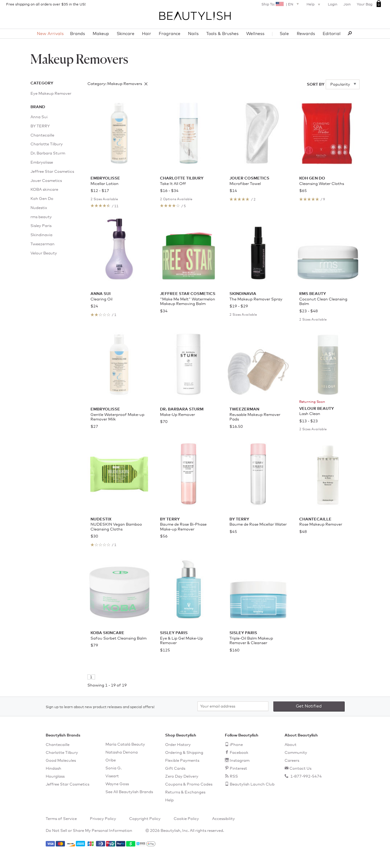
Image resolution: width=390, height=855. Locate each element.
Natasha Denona (121, 752)
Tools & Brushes (222, 34)
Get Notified (309, 706)
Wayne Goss (117, 784)
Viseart (112, 776)
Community (296, 753)
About (290, 745)
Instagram (240, 761)
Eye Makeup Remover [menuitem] (50, 94)
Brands (77, 34)
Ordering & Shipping (184, 753)
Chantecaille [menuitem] (42, 135)
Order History (178, 745)
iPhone (236, 745)
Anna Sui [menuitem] (39, 117)
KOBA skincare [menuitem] (44, 190)
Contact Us (300, 769)
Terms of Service (61, 819)
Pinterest (238, 769)
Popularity (340, 85)
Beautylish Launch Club (252, 784)
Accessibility (223, 819)
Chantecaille (57, 745)
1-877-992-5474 (305, 777)
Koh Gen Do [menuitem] (41, 199)
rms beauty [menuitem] (41, 217)
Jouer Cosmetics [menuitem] (46, 181)
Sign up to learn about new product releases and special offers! (100, 707)
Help (311, 4)
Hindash (53, 769)
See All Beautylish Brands (129, 792)
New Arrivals (50, 34)
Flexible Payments (182, 761)
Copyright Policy (145, 819)
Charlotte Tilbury (62, 753)
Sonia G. (113, 768)
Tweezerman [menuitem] (42, 244)
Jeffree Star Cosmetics (67, 784)
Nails (193, 34)
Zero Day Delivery (181, 777)
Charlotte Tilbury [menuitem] (46, 144)
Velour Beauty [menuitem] (43, 253)
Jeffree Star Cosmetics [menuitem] (52, 172)
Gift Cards (175, 769)
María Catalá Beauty (125, 745)
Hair (146, 34)
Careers (292, 761)
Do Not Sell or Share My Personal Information (89, 831)
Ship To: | (277, 4)
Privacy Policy (103, 819)
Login (332, 4)
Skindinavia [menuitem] (41, 235)
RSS (234, 777)
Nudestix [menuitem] (38, 208)
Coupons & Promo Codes (188, 784)
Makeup (101, 34)
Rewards (306, 34)
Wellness (255, 34)
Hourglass (55, 777)
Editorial (332, 34)
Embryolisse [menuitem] (41, 163)
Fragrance (169, 34)
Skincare (125, 34)
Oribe (110, 760)
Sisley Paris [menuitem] (40, 226)
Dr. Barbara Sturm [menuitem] (47, 153)
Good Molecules (61, 761)
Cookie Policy (186, 819)
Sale (284, 34)
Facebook (239, 753)
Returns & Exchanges (185, 792)
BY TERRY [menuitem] (40, 126)
